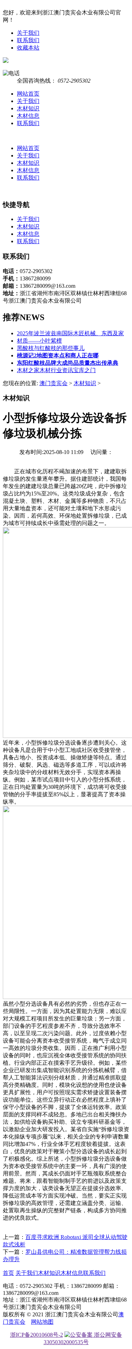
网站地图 (42, 1322)
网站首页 (28, 94)
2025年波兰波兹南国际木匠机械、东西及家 (70, 333)
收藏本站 (28, 48)
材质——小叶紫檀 (39, 341)
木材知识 (28, 108)
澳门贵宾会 (53, 383)
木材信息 (28, 116)
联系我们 (28, 40)
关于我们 (28, 33)
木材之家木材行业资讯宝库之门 (56, 370)
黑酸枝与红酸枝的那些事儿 (50, 348)
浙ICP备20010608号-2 (36, 1335)
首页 (8, 1273)
